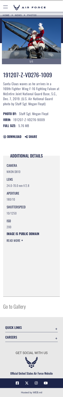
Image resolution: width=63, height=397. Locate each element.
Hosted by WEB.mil (31, 392)
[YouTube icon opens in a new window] (45, 383)
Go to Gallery (14, 306)
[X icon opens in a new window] (26, 383)
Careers (11, 337)
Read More (14, 240)
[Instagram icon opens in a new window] (36, 383)
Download (13, 136)
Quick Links (13, 327)
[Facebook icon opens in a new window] (17, 383)
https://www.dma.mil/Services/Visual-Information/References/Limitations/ (28, 290)
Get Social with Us (32, 353)
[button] (5, 7)
